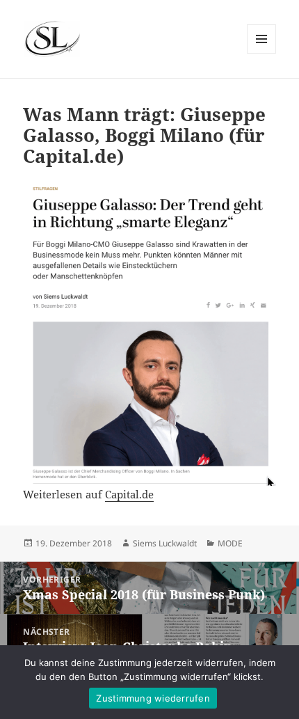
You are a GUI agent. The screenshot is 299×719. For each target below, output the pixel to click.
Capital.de (129, 494)
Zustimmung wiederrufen (153, 698)
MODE (230, 543)
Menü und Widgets (262, 53)
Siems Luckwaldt (165, 543)
